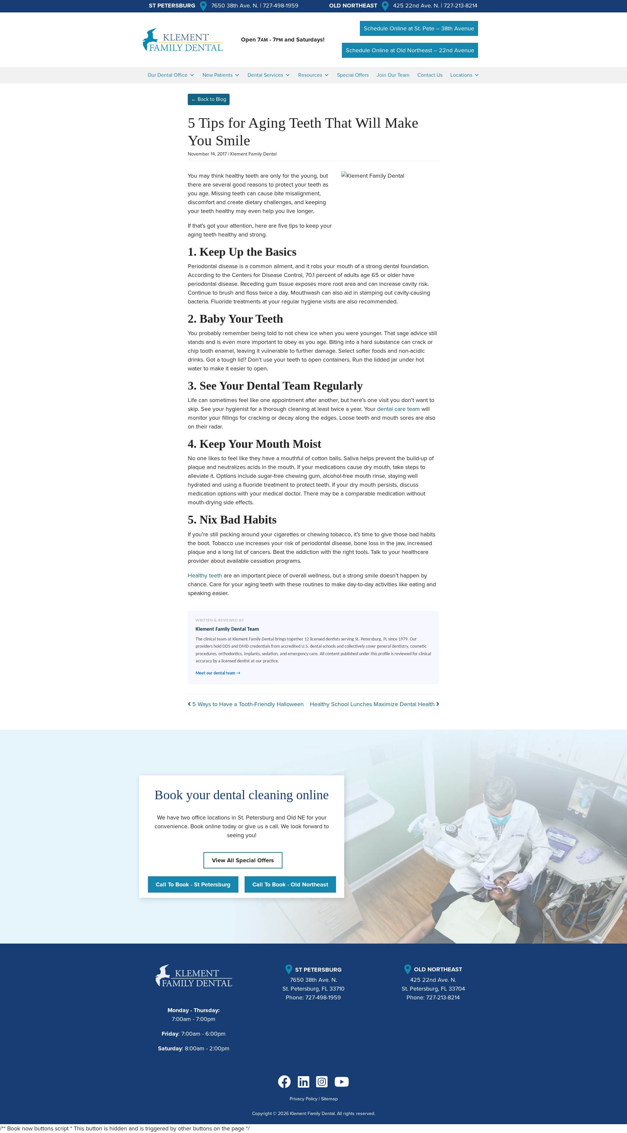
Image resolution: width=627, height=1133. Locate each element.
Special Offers (353, 75)
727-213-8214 (460, 5)
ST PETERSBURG (172, 5)
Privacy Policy (303, 1099)
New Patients (217, 75)
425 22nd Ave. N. (416, 5)
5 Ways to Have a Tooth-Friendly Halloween (247, 704)
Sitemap (329, 1099)
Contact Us (429, 75)
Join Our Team (393, 75)
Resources (310, 75)
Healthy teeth (205, 575)
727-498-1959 (280, 5)
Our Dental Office (167, 75)
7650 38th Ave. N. (234, 5)
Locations (461, 75)
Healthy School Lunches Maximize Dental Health (373, 704)
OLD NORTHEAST (353, 5)
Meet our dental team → (218, 673)
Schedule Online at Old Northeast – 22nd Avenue (410, 50)
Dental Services (265, 75)
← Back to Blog (208, 99)
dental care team (398, 409)
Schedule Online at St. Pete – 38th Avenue (419, 28)
